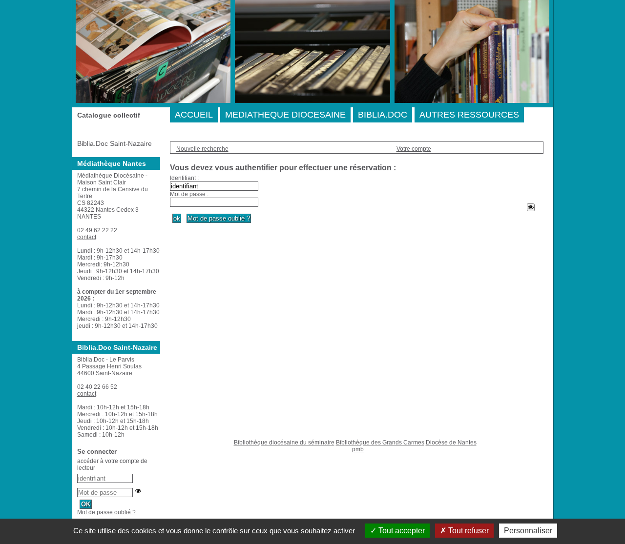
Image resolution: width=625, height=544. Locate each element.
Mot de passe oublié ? (106, 512)
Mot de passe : (189, 194)
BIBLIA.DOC (382, 115)
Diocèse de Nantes (451, 442)
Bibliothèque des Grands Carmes (380, 442)
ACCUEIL (194, 115)
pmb (358, 449)
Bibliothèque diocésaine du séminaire (284, 442)
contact (86, 237)
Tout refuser (467, 530)
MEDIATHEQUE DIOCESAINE (285, 115)
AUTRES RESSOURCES (469, 115)
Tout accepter (400, 530)
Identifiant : (184, 178)
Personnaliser (528, 530)
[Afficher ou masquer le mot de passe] (531, 207)
